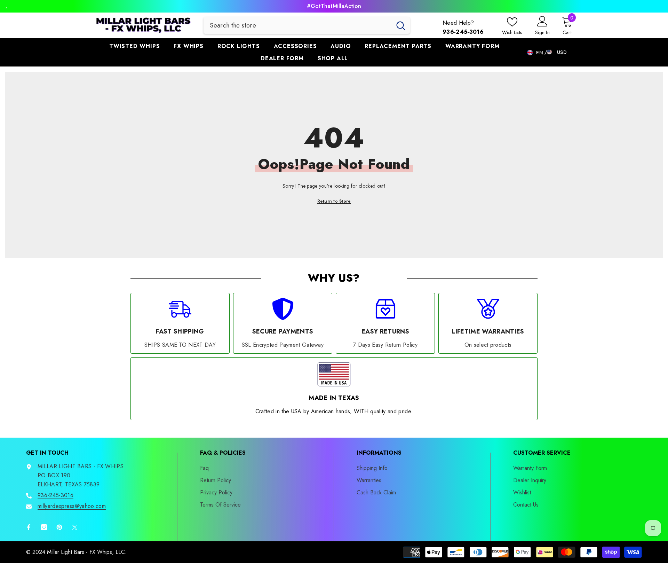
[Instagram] (44, 527)
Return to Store (334, 201)
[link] (180, 323)
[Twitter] (75, 527)
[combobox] (298, 25)
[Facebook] (27, 527)
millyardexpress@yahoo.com (72, 506)
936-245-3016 (55, 495)
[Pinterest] (59, 527)
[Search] (307, 25)
